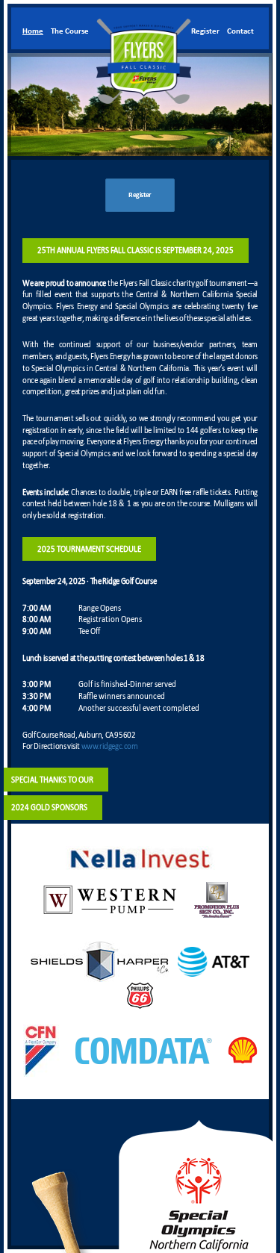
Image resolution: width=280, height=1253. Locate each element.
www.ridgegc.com (109, 746)
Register (140, 195)
